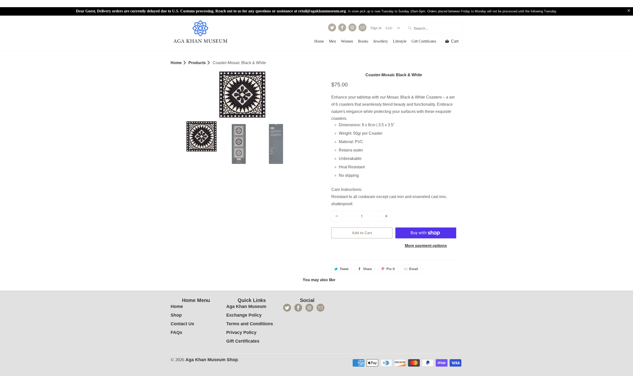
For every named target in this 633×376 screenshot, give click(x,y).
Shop (176, 315)
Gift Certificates (423, 41)
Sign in (376, 28)
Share (367, 269)
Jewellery (380, 41)
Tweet (344, 269)
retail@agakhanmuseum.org (322, 11)
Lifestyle (400, 41)
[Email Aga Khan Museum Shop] (362, 27)
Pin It (390, 269)
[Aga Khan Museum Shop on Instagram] (352, 27)
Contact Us (182, 323)
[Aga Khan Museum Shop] (200, 32)
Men (332, 41)
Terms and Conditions (249, 323)
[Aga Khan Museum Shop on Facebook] (342, 27)
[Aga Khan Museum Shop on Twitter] (332, 27)
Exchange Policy (244, 315)
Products (197, 63)
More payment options (426, 246)
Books (363, 41)
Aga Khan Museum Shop (211, 359)
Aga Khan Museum (246, 306)
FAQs (176, 332)
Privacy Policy (241, 332)
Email (413, 269)
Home (319, 41)
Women (347, 41)
